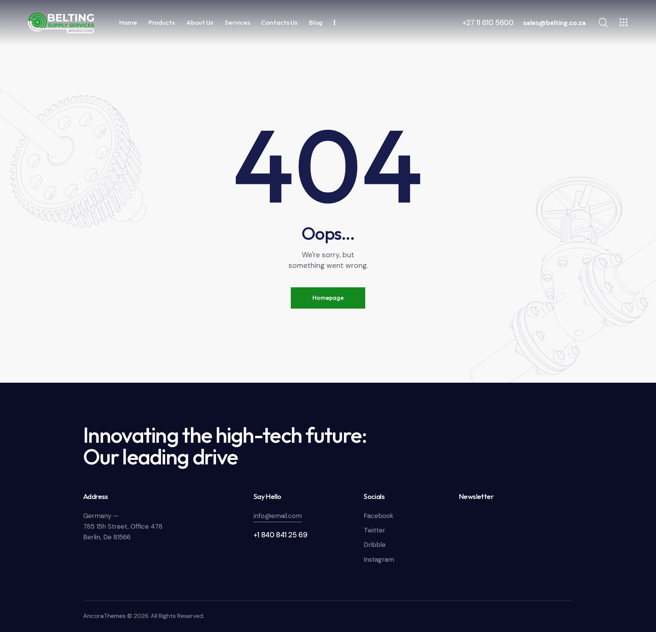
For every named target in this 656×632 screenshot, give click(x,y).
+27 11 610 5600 (487, 22)
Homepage (328, 297)
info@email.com (278, 516)
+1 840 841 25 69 (281, 535)
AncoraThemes (104, 616)
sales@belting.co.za (554, 23)
